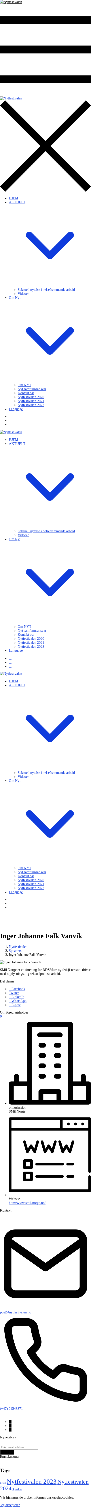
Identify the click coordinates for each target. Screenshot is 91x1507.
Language (16, 409)
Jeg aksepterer (10, 1505)
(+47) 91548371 (11, 1408)
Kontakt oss (26, 393)
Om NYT (24, 385)
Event (3, 1483)
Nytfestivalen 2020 (31, 397)
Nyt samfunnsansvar (32, 389)
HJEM (13, 198)
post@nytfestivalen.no (15, 1312)
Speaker (17, 1489)
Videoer (23, 293)
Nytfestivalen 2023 (31, 405)
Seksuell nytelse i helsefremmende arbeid (46, 289)
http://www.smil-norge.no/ (27, 1203)
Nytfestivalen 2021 (31, 401)
